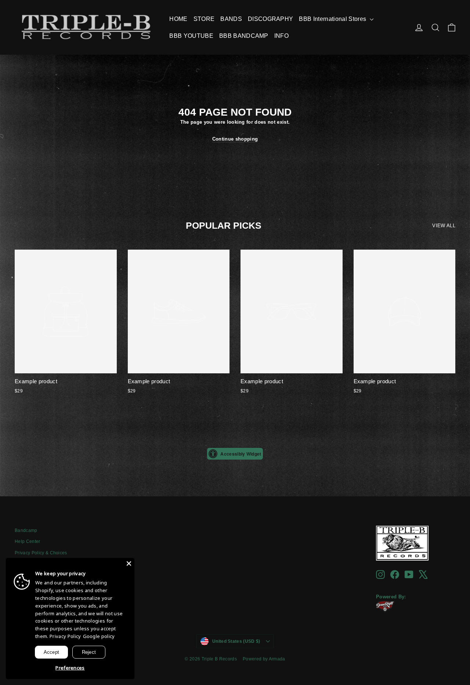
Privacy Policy (65, 636)
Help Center (27, 541)
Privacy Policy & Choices (41, 552)
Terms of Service (32, 564)
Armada (277, 659)
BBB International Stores (333, 19)
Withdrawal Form (32, 575)
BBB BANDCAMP (243, 36)
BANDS (231, 19)
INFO (281, 36)
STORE (204, 19)
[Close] (129, 563)
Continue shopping (235, 139)
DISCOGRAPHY (270, 19)
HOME (178, 19)
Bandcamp (26, 530)
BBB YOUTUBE (191, 36)
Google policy (99, 636)
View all (443, 225)
